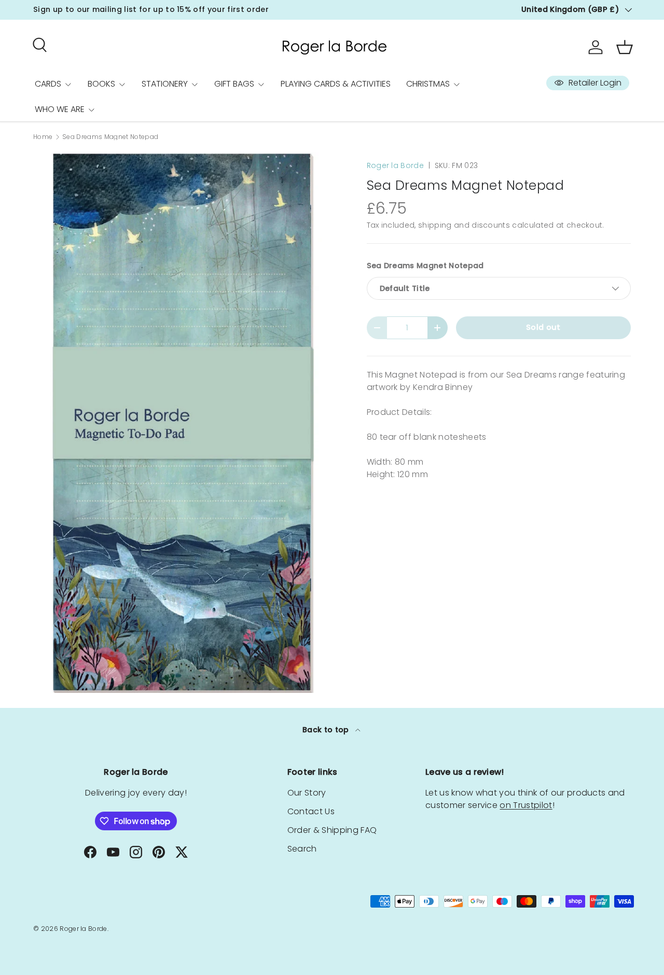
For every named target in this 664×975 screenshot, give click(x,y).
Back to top (326, 730)
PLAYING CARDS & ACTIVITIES (336, 84)
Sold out (543, 327)
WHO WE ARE (60, 109)
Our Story (306, 793)
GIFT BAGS (234, 84)
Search (302, 849)
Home (42, 137)
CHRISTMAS (428, 84)
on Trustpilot (526, 805)
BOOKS (101, 84)
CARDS (48, 84)
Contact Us (311, 811)
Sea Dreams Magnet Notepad (110, 137)
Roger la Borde (395, 165)
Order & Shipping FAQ (332, 830)
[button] (624, 47)
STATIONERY (165, 84)
